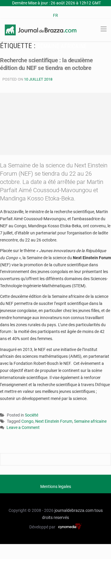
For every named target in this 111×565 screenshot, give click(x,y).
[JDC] (40, 29)
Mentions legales (55, 486)
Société (31, 415)
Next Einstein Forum (53, 421)
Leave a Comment (23, 428)
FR (55, 15)
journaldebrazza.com (74, 510)
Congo (27, 421)
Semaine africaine (90, 421)
